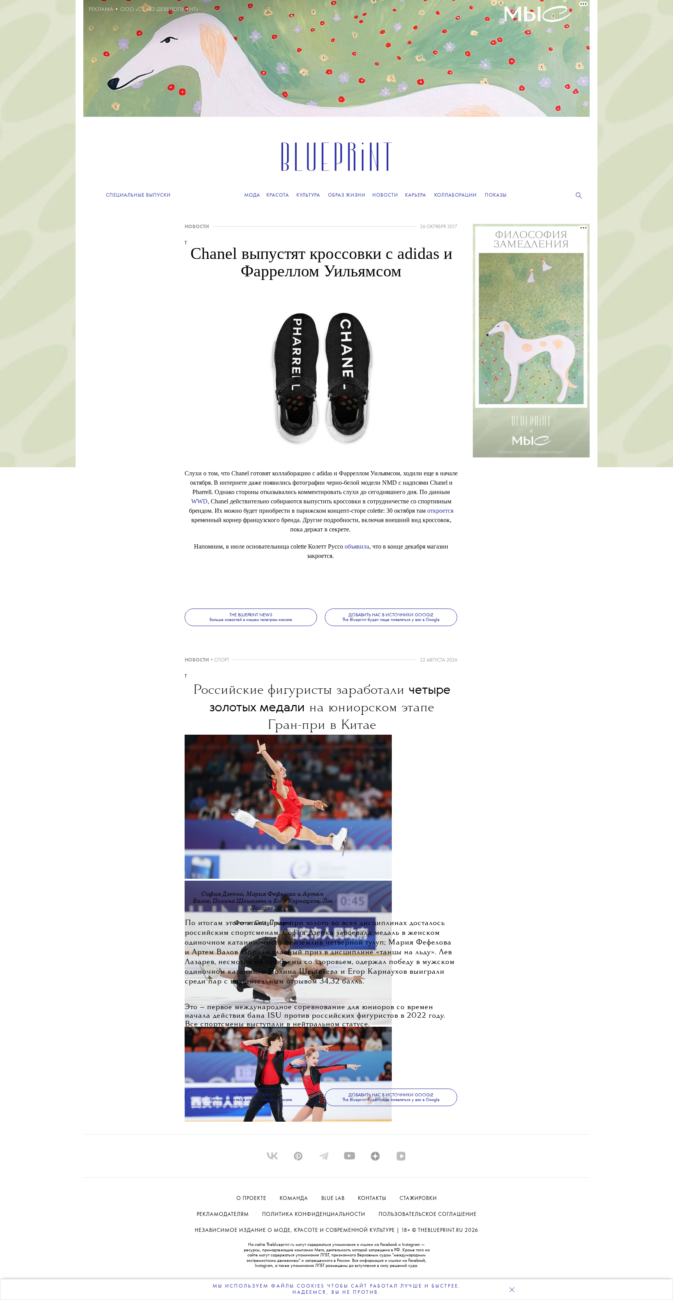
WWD (199, 501)
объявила (357, 546)
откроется (440, 510)
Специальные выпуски (138, 195)
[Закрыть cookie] (512, 1289)
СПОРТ (221, 660)
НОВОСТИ (197, 226)
